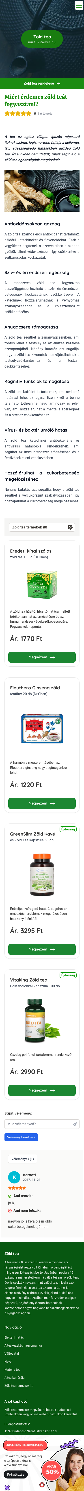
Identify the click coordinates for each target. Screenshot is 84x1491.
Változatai (11, 1353)
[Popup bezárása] (79, 1439)
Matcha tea (12, 1369)
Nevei (8, 1361)
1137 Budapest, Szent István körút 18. (31, 1431)
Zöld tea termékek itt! (29, 527)
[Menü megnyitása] (79, 5)
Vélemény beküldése (21, 1137)
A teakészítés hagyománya (23, 1345)
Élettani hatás (14, 1337)
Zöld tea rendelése (39, 83)
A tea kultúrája (14, 1377)
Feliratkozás (15, 1474)
